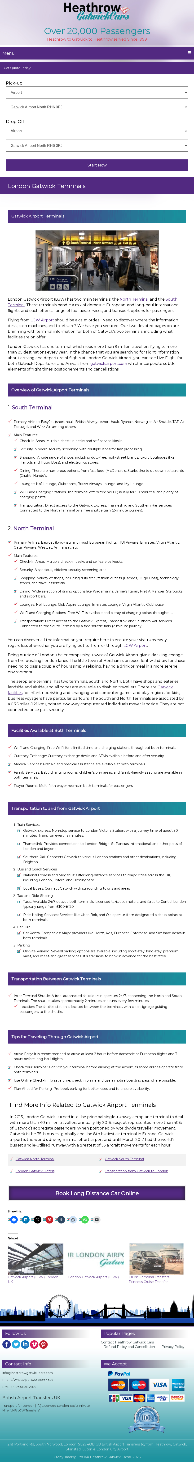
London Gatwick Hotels (35, 1171)
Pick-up (14, 83)
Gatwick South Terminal (124, 1159)
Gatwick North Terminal (35, 1159)
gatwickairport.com (108, 363)
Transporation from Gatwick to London (136, 1171)
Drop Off (15, 121)
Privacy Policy (173, 1347)
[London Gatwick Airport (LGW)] (96, 1259)
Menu (8, 53)
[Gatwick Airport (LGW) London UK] (36, 1259)
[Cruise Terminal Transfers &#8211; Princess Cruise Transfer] (157, 1259)
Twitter (16, 1344)
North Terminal (134, 299)
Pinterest (43, 1344)
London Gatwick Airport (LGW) (93, 1277)
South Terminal (32, 407)
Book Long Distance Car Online (97, 1193)
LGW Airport (42, 320)
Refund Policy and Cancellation (129, 1347)
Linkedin (25, 1344)
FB (6, 1344)
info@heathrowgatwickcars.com (27, 1373)
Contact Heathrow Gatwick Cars (127, 1342)
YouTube (34, 1344)
